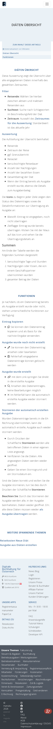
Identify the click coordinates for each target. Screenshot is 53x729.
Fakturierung (26, 650)
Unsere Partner (36, 593)
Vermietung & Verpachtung (14, 668)
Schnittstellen (35, 630)
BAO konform (10, 580)
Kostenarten (36, 672)
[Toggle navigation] (47, 4)
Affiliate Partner (36, 589)
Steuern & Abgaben (10, 653)
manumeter (7, 610)
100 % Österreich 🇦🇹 (13, 584)
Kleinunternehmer (31, 661)
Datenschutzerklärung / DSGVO (36, 723)
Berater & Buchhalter (39, 585)
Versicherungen (25, 679)
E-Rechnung (7, 694)
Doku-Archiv (8, 627)
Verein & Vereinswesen (12, 686)
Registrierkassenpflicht (41, 668)
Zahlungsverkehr (34, 686)
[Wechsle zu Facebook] (22, 705)
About (23, 717)
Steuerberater (8, 664)
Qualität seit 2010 (11, 587)
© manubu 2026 (7, 705)
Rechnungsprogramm (26, 694)
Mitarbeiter (6, 672)
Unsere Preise (35, 582)
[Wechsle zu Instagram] (21, 702)
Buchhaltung (29, 653)
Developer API (36, 634)
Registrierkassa (9, 606)
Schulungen (34, 627)
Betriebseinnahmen (10, 661)
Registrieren (34, 578)
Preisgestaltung (22, 690)
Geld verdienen (40, 690)
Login (31, 574)
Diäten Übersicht (11, 53)
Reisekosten (8, 624)
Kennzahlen (7, 690)
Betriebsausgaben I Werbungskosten (19, 657)
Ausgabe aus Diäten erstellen (18, 545)
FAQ (31, 616)
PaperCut (6, 614)
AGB (23, 720)
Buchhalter (23, 664)
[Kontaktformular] (22, 711)
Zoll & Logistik (36, 683)
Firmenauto (7, 683)
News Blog (34, 571)
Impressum (26, 726)
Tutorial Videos (36, 623)
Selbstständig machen (30, 675)
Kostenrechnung (9, 675)
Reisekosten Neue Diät (14, 540)
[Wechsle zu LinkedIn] (21, 708)
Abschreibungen (43, 679)
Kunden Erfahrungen (39, 596)
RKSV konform (10, 576)
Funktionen (8, 57)
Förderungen (21, 672)
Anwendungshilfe (37, 619)
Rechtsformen (8, 679)
